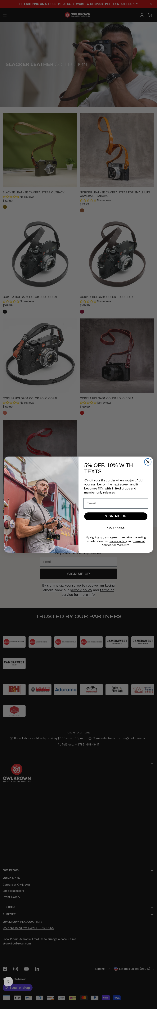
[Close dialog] (147, 461)
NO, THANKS (116, 527)
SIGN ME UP (116, 516)
